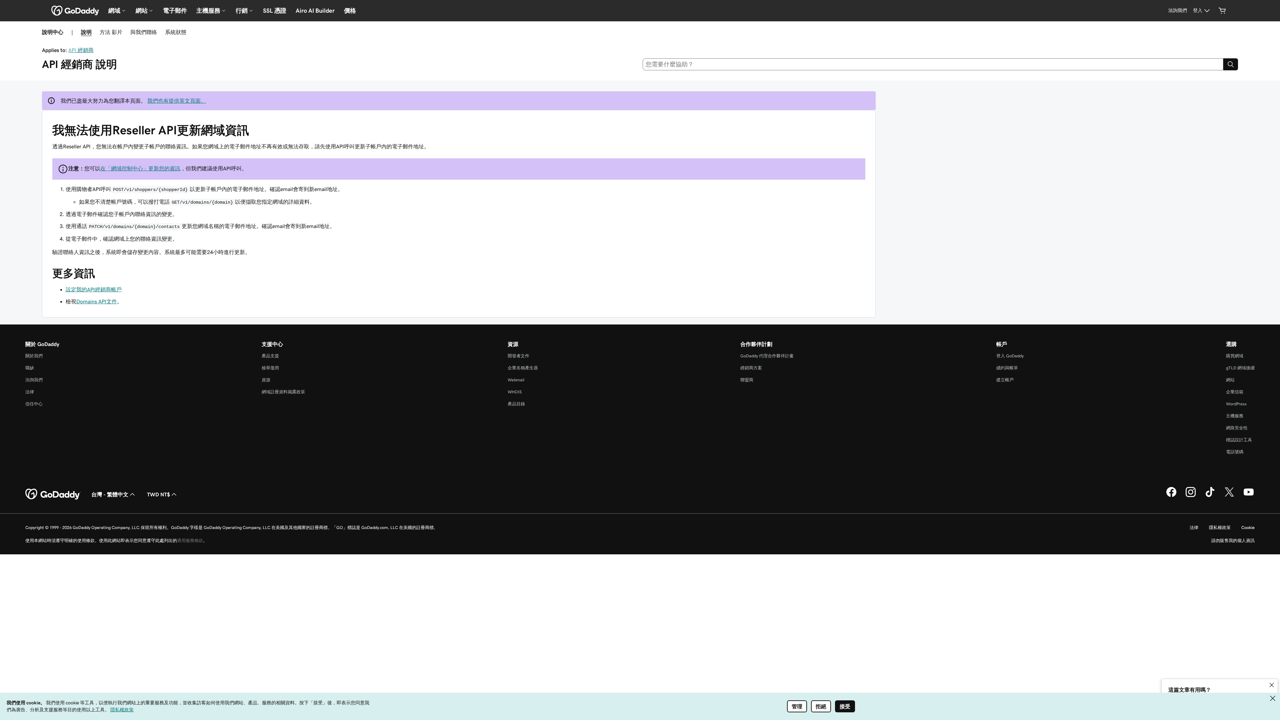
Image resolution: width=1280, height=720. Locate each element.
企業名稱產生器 (523, 368)
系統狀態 (175, 32)
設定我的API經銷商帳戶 (94, 289)
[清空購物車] (1222, 10)
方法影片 (111, 32)
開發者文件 (518, 356)
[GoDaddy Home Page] (53, 494)
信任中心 (34, 404)
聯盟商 (746, 380)
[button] (1272, 685)
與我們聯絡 (143, 32)
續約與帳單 (1007, 368)
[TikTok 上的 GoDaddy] (1210, 496)
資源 (266, 380)
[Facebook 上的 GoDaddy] (1171, 496)
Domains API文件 (96, 301)
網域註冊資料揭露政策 (283, 392)
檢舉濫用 (270, 368)
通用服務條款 (190, 540)
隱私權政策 (1220, 527)
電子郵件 (175, 11)
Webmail (516, 380)
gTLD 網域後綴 (1240, 368)
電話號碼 (1234, 452)
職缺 (29, 368)
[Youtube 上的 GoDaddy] (1249, 496)
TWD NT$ (158, 494)
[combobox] (933, 64)
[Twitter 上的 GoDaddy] (1229, 496)
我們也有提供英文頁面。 (176, 100)
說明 (86, 32)
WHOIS (515, 392)
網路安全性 (1237, 428)
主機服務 (1234, 416)
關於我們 (34, 356)
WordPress (1236, 404)
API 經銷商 (81, 50)
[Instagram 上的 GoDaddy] (1191, 496)
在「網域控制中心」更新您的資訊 (140, 168)
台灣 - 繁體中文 (109, 494)
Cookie (1248, 527)
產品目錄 (516, 404)
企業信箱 (1234, 392)
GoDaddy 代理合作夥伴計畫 (767, 356)
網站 (1230, 380)
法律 (29, 392)
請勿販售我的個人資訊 (1233, 540)
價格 (350, 11)
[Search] (1230, 64)
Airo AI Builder (315, 11)
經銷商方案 (751, 368)
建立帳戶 (1005, 380)
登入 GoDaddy (1010, 356)
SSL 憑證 (274, 11)
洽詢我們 (34, 380)
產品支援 (270, 356)
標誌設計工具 (1239, 440)
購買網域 (1234, 356)
